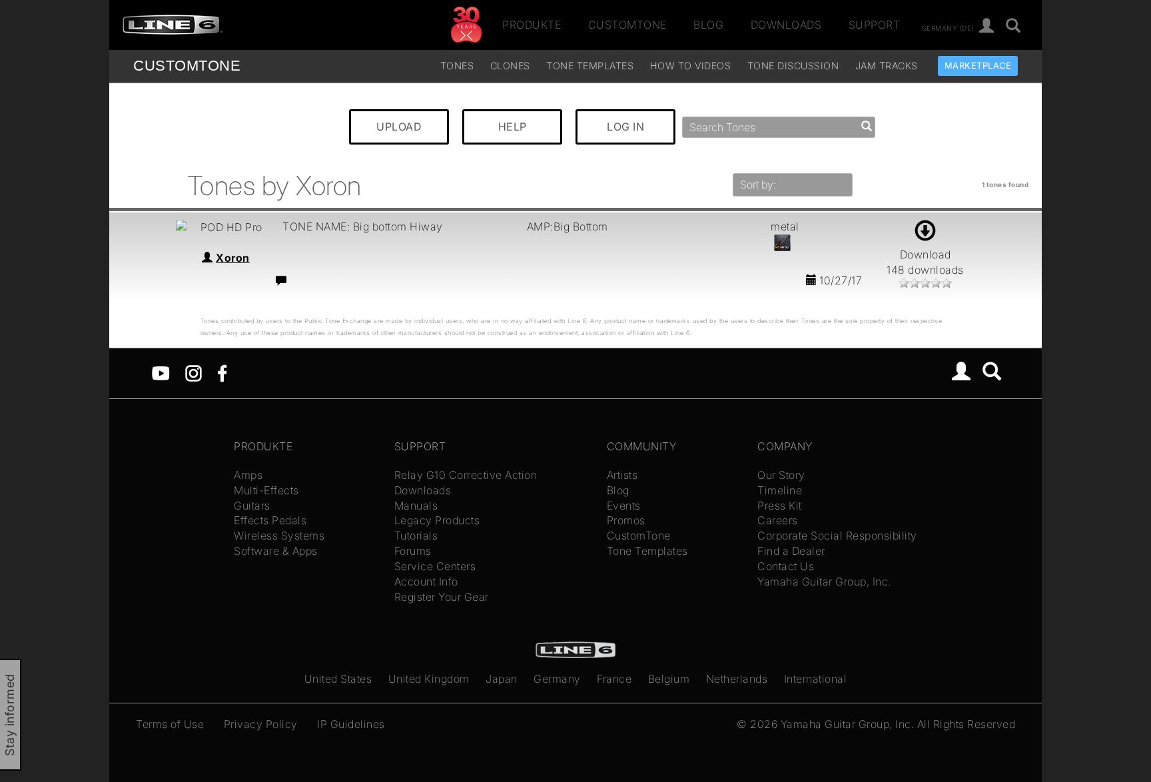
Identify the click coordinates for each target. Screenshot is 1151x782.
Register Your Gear (441, 596)
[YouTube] (161, 372)
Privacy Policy (261, 724)
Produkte (531, 24)
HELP (512, 126)
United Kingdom (429, 678)
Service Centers (435, 566)
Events (624, 505)
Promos (626, 520)
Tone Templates (589, 65)
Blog (708, 24)
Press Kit (779, 505)
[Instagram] (193, 372)
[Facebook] (222, 372)
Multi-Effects (266, 490)
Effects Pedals (270, 520)
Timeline (779, 490)
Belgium (669, 678)
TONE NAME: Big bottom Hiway (362, 226)
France (614, 678)
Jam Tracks (886, 65)
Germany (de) (948, 27)
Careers (777, 520)
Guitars (252, 505)
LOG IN (625, 126)
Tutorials (416, 535)
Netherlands (737, 678)
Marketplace (978, 66)
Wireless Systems (279, 535)
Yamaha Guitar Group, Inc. (824, 581)
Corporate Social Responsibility (837, 535)
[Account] (986, 26)
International (815, 678)
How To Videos (690, 65)
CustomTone (627, 24)
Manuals (416, 505)
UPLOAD (399, 126)
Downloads (786, 24)
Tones (457, 65)
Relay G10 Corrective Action (466, 475)
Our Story (781, 475)
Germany (557, 678)
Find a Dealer (791, 551)
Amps (248, 475)
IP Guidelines (351, 724)
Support (875, 24)
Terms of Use (170, 724)
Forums (413, 551)
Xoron (233, 257)
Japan (502, 678)
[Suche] (1013, 26)
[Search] (992, 373)
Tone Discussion (793, 65)
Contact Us (785, 566)
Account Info (426, 581)
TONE (186, 65)
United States (338, 678)
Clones (510, 65)
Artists (622, 475)
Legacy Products (437, 520)
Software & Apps (276, 551)
